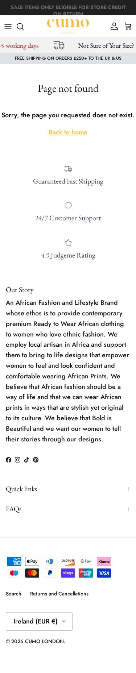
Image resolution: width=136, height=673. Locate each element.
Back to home (68, 132)
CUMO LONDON (44, 641)
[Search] (24, 27)
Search (13, 593)
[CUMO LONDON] (68, 26)
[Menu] (8, 27)
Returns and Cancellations (59, 593)
